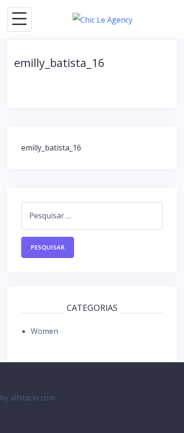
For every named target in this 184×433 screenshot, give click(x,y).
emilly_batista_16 (51, 147)
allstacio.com (32, 397)
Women (44, 331)
